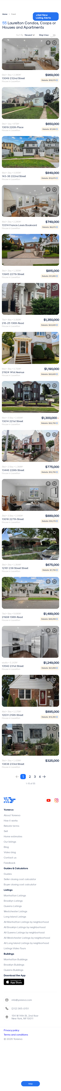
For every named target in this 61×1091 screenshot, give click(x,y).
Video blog (10, 852)
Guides (8, 873)
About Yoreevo (12, 815)
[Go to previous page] (17, 776)
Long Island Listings (15, 916)
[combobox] (30, 35)
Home (4, 14)
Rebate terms (11, 825)
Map (30, 1083)
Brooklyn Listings (13, 900)
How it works (11, 820)
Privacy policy (11, 1030)
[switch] (53, 35)
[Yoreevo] (10, 802)
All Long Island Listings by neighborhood (26, 943)
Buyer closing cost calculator (20, 884)
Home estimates (13, 836)
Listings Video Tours (15, 948)
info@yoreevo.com (22, 1000)
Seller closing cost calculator (20, 879)
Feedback (9, 862)
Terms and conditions (16, 1034)
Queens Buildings (13, 969)
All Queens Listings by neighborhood (24, 932)
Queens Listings (13, 906)
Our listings (10, 841)
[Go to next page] (44, 776)
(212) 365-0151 (20, 1008)
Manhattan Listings (15, 895)
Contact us (10, 857)
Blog (6, 847)
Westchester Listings (15, 911)
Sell (6, 831)
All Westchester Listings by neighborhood (27, 937)
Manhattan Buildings (16, 959)
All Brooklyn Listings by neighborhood (25, 927)
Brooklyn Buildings (14, 964)
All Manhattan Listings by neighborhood (26, 921)
